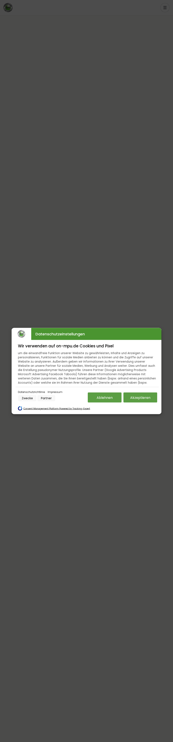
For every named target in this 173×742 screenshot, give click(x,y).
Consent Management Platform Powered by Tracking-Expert (56, 408)
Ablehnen (105, 397)
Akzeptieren (140, 397)
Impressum (55, 392)
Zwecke (27, 398)
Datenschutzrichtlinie (32, 392)
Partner (46, 398)
